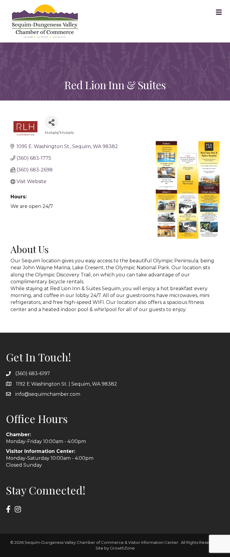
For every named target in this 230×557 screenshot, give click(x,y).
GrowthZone (122, 548)
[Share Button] (51, 122)
